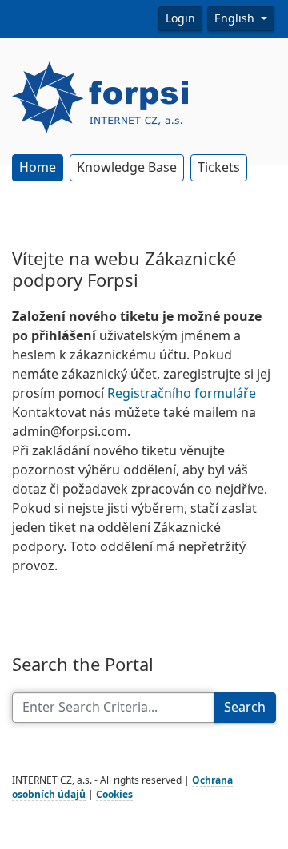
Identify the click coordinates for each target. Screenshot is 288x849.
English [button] (236, 18)
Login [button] (180, 18)
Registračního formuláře (181, 393)
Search (245, 707)
